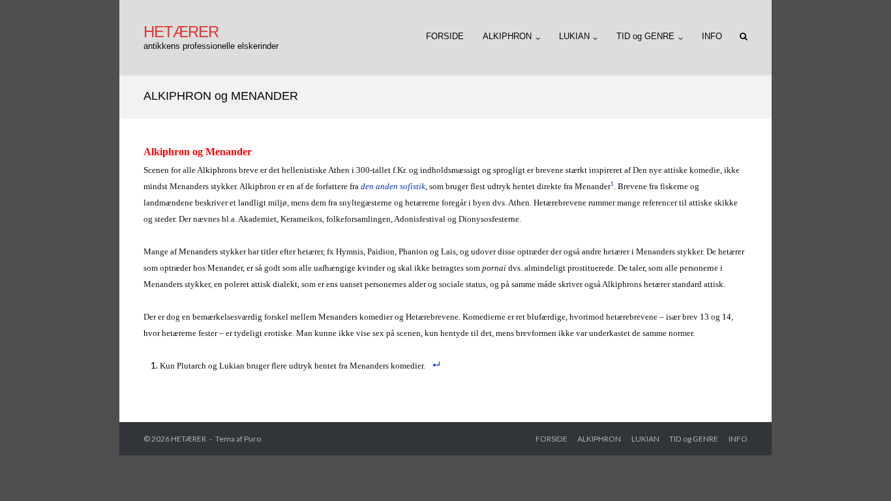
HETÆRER (188, 439)
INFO (712, 36)
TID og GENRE (645, 36)
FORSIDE (445, 36)
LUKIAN (574, 36)
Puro (252, 439)
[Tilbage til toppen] (859, 470)
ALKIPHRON (507, 36)
